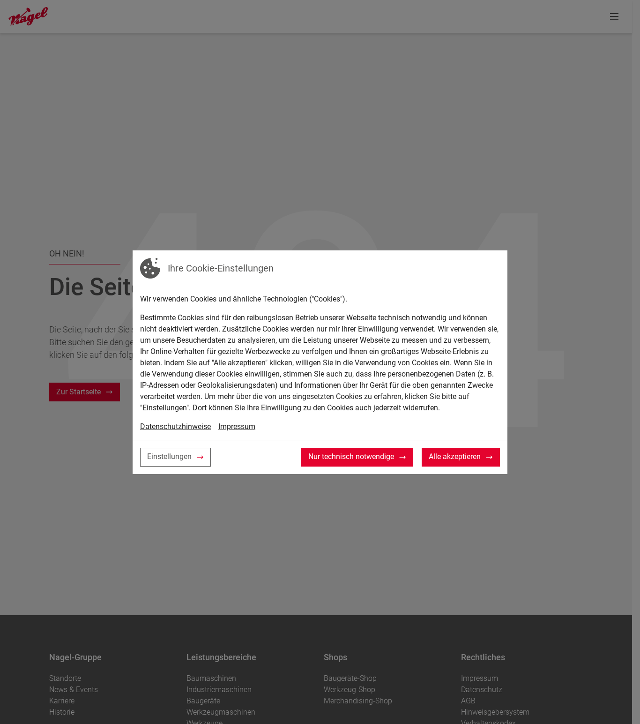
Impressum (236, 426)
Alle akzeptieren (455, 456)
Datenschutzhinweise (175, 426)
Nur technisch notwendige (351, 456)
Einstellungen (169, 456)
